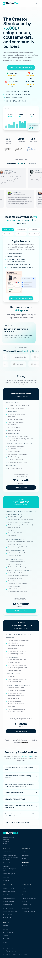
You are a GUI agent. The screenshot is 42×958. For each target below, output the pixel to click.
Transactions (7, 852)
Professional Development (10, 918)
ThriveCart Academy (28, 866)
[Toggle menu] (37, 3)
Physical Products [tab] (34, 234)
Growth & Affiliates (8, 863)
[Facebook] (4, 951)
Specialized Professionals (10, 911)
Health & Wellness (8, 895)
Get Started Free (21, 487)
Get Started (23, 742)
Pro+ (23, 852)
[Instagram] (7, 951)
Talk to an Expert (21, 731)
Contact (5, 929)
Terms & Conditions (8, 939)
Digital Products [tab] (8, 230)
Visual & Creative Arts (9, 898)
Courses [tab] (34, 230)
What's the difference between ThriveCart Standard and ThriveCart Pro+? (19, 785)
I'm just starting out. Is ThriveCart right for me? (19, 768)
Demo (23, 891)
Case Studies (25, 908)
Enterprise (6, 880)
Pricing (24, 858)
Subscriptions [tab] (21, 230)
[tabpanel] (21, 269)
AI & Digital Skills (7, 914)
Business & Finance (8, 888)
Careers (5, 935)
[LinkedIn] (9, 951)
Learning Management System (9, 869)
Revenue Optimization (9, 855)
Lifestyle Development (9, 901)
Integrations (6, 877)
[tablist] (21, 232)
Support (24, 901)
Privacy (5, 942)
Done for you (25, 855)
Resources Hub (26, 905)
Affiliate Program (8, 932)
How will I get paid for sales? (14, 793)
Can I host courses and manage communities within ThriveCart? (20, 815)
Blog (23, 888)
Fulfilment (6, 866)
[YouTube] (15, 951)
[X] (12, 951)
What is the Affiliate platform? (15, 799)
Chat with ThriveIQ (27, 756)
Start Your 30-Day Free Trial (21, 67)
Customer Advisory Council (29, 911)
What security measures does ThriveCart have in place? (19, 806)
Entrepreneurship (8, 908)
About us (5, 926)
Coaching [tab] (21, 234)
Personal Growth (7, 905)
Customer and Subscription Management (11, 858)
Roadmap (25, 895)
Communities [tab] (8, 234)
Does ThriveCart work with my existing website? (18, 777)
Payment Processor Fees (28, 898)
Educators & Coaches (9, 891)
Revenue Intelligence (9, 874)
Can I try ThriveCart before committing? (18, 822)
